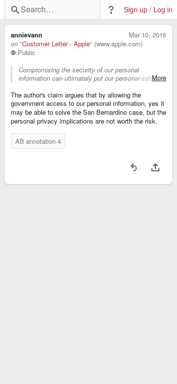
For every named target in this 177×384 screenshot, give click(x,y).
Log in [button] (163, 9)
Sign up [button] (136, 9)
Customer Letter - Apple (56, 43)
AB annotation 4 (38, 141)
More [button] (159, 77)
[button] (111, 9)
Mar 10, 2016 (147, 35)
